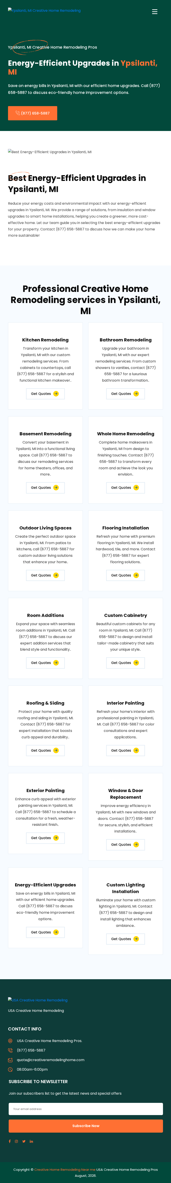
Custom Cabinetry (125, 615)
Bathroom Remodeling (126, 340)
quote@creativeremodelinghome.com (50, 1059)
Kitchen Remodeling (45, 340)
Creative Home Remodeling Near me (65, 1169)
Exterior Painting (45, 790)
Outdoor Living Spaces (45, 528)
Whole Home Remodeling (125, 434)
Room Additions (45, 615)
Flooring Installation (125, 528)
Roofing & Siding (45, 703)
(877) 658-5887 (35, 113)
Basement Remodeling (45, 434)
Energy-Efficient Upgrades (45, 885)
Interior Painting (125, 703)
